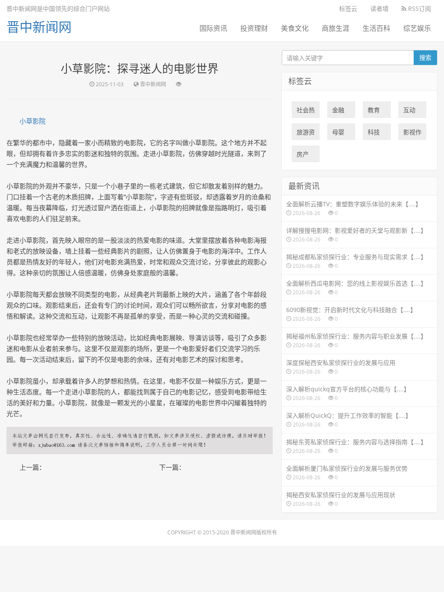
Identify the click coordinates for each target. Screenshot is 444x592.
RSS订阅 (418, 8)
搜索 (425, 57)
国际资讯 (213, 28)
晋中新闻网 (39, 27)
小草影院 (33, 121)
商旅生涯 (335, 28)
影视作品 (412, 134)
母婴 (338, 134)
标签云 (348, 8)
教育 (374, 112)
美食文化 (295, 28)
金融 (338, 112)
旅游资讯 (306, 134)
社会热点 (306, 112)
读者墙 (379, 8)
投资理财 (254, 28)
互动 (409, 112)
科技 (374, 134)
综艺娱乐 (417, 28)
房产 (303, 156)
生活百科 (376, 28)
